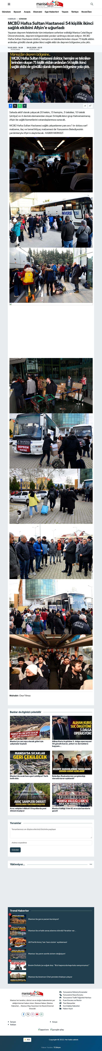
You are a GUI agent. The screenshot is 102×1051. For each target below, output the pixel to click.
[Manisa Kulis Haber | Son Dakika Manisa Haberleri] (49, 4)
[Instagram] (32, 1014)
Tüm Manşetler (69, 1003)
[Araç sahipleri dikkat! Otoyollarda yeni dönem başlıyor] (30, 795)
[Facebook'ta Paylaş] (10, 106)
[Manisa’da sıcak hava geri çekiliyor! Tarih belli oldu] (30, 762)
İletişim (13, 1022)
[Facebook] (24, 1014)
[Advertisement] (51, 887)
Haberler (12, 19)
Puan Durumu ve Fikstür (72, 1000)
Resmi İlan (86, 12)
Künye (54, 1022)
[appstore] (44, 1030)
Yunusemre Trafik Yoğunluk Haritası (77, 998)
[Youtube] (37, 1014)
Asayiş (27, 12)
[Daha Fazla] (25, 106)
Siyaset (17, 12)
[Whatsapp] (41, 1014)
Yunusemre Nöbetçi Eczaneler (75, 992)
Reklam (13, 1025)
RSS (28, 1040)
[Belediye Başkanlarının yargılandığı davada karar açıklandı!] (72, 762)
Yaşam (65, 12)
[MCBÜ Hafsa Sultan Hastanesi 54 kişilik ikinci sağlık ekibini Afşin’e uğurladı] (51, 77)
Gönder (15, 850)
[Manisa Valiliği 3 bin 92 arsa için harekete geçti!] (72, 795)
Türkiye (75, 12)
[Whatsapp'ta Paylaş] (20, 106)
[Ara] (91, 4)
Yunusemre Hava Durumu (73, 995)
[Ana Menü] (9, 4)
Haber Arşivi (68, 1009)
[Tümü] (91, 864)
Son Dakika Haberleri (71, 1006)
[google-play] (57, 1030)
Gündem (6, 12)
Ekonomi (37, 12)
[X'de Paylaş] (15, 106)
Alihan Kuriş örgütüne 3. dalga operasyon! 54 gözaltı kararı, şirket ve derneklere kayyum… (72, 743)
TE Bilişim (57, 1047)
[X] (28, 1014)
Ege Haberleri (52, 12)
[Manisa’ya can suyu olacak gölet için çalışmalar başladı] (30, 728)
